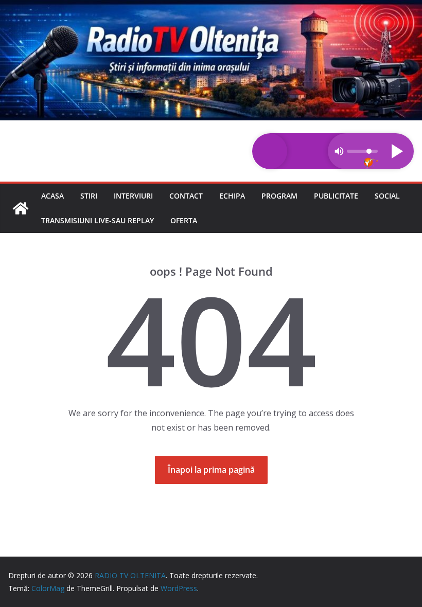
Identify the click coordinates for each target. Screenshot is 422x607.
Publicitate (336, 196)
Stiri (88, 196)
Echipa (232, 196)
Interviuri (133, 196)
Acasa (52, 196)
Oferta (183, 220)
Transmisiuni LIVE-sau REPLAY (97, 220)
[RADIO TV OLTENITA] (211, 7)
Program (279, 196)
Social (387, 196)
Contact (186, 196)
